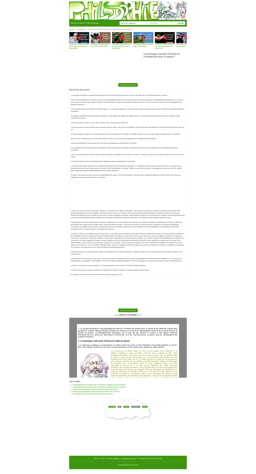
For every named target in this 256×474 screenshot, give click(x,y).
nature (145, 407)
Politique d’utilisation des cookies (150, 458)
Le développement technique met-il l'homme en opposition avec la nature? (98, 384)
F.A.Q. (96, 458)
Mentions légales (113, 458)
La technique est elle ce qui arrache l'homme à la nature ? (92, 394)
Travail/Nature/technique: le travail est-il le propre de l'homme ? (95, 389)
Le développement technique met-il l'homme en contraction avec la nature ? (99, 387)
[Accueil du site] (128, 10)
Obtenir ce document (128, 85)
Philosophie (81, 29)
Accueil (71, 29)
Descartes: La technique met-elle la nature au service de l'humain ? (96, 391)
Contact (102, 458)
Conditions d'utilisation (129, 458)
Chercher (180, 23)
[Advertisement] (106, 68)
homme (126, 407)
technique (112, 407)
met (119, 407)
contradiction (135, 407)
